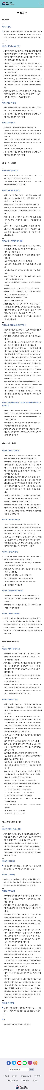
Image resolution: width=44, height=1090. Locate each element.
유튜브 (19, 1063)
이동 (31, 1069)
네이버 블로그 (25, 1063)
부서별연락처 (25, 1081)
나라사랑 (35, 1063)
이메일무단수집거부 (12, 1081)
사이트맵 (34, 1081)
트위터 (14, 1063)
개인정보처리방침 (26, 1076)
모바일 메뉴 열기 (40, 4)
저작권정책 (37, 1076)
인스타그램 (30, 1063)
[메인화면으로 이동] (8, 3)
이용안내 (6, 1076)
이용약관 (14, 1076)
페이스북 (9, 1063)
